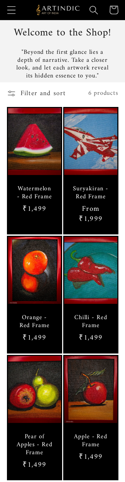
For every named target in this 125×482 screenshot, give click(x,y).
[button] (11, 10)
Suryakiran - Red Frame (90, 193)
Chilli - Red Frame (90, 322)
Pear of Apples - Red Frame (34, 445)
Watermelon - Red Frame (34, 193)
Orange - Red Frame (34, 322)
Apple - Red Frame (90, 441)
